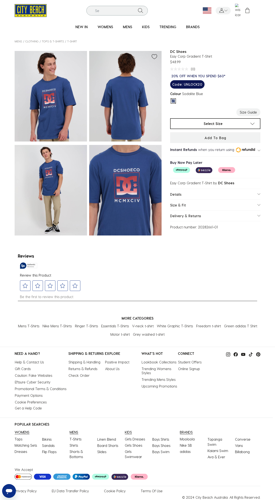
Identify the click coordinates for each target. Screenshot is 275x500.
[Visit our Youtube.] (242, 354)
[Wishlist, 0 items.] (237, 10)
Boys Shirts (160, 439)
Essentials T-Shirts (115, 326)
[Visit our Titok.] (249, 354)
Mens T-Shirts (28, 326)
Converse (243, 439)
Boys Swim (161, 452)
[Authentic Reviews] (28, 265)
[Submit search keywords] (140, 10)
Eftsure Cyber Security (32, 382)
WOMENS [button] (105, 27)
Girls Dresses (135, 439)
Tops (18, 439)
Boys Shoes (161, 445)
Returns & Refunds (83, 369)
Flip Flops (49, 452)
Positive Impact (117, 362)
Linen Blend (106, 439)
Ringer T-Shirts (86, 326)
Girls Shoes (133, 445)
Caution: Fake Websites (33, 375)
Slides (101, 452)
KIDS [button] (146, 27)
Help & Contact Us (29, 362)
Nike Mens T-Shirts (57, 326)
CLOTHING (31, 41)
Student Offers (190, 362)
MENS (18, 41)
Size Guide (248, 112)
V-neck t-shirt (143, 326)
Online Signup (189, 369)
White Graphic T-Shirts (175, 326)
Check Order (79, 375)
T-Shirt (72, 41)
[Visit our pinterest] (257, 354)
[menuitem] (81, 27)
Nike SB (186, 445)
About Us (112, 369)
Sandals (48, 445)
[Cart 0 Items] (247, 10)
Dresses (21, 451)
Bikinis (47, 439)
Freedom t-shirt (208, 326)
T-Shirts (75, 439)
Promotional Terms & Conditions (40, 389)
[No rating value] (180, 69)
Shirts (74, 445)
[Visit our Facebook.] (234, 354)
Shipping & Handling (84, 362)
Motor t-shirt (120, 334)
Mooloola (187, 439)
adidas (185, 451)
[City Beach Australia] (31, 10)
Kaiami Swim (218, 451)
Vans (239, 445)
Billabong (242, 452)
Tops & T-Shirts (53, 41)
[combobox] (117, 10)
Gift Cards (23, 369)
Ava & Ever (216, 457)
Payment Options (29, 395)
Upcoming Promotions (159, 386)
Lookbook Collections (159, 362)
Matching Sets (26, 445)
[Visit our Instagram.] (227, 354)
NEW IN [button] (81, 27)
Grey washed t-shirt (149, 334)
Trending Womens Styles (157, 371)
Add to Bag (215, 138)
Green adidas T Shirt (240, 326)
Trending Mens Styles (159, 379)
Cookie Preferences (31, 402)
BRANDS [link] (193, 27)
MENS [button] (127, 27)
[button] (223, 10)
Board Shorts (107, 445)
